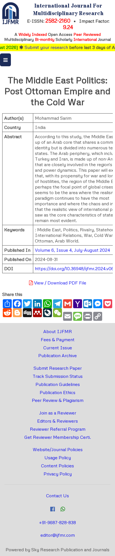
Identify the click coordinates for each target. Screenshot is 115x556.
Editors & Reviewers (57, 421)
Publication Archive (57, 355)
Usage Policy (57, 457)
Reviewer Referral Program (57, 429)
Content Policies (57, 465)
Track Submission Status (58, 376)
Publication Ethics (57, 392)
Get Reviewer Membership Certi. (57, 437)
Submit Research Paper (57, 368)
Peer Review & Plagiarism (57, 400)
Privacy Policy (58, 474)
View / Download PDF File (59, 283)
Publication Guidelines (57, 384)
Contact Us (57, 495)
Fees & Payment (58, 339)
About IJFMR (57, 331)
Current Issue (57, 347)
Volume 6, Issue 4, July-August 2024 (72, 250)
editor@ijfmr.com (57, 535)
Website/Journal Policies (58, 449)
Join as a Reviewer (57, 413)
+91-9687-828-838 (57, 522)
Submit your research (43, 47)
